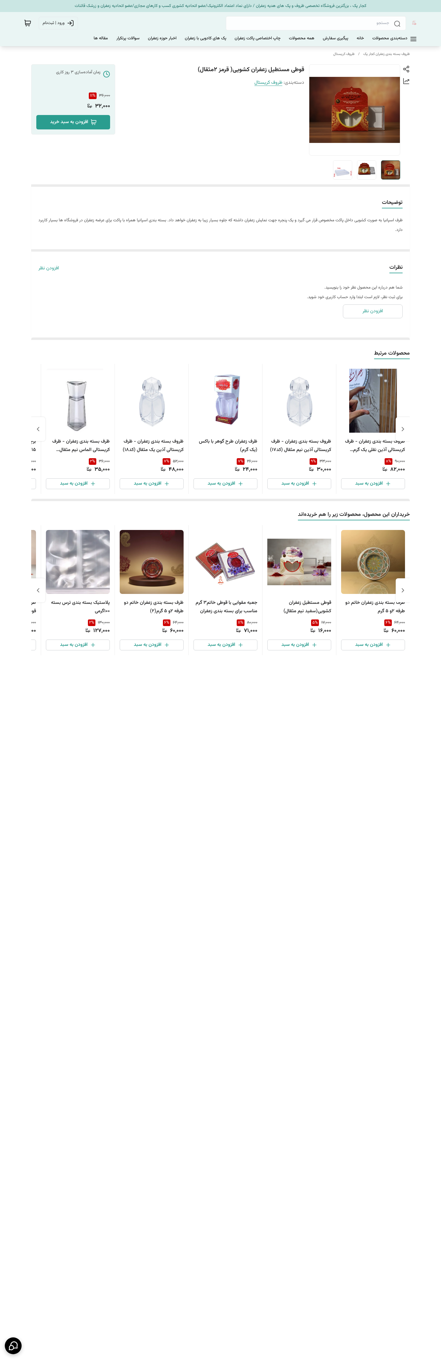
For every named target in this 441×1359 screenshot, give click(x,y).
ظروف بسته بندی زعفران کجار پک (386, 54)
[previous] (403, 429)
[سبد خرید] (27, 23)
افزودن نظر (48, 268)
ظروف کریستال (344, 54)
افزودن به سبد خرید (69, 122)
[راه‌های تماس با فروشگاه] (13, 1345)
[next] (38, 429)
